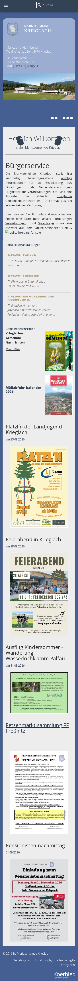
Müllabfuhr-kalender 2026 (23, 389)
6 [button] (72, 118)
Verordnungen (15, 223)
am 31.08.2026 (15, 666)
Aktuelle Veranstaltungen (23, 245)
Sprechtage (46, 223)
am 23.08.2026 (15, 439)
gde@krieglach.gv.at (25, 66)
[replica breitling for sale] (23, 232)
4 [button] (64, 118)
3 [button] (60, 118)
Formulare (39, 214)
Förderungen (63, 219)
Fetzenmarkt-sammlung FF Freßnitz (37, 728)
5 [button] (68, 118)
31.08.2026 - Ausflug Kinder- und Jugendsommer (30, 298)
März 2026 (13, 349)
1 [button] (53, 118)
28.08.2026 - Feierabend (23, 275)
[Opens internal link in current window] (47, 214)
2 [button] (57, 118)
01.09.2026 (13, 852)
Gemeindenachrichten (20, 329)
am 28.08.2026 (15, 546)
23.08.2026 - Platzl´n (21, 255)
